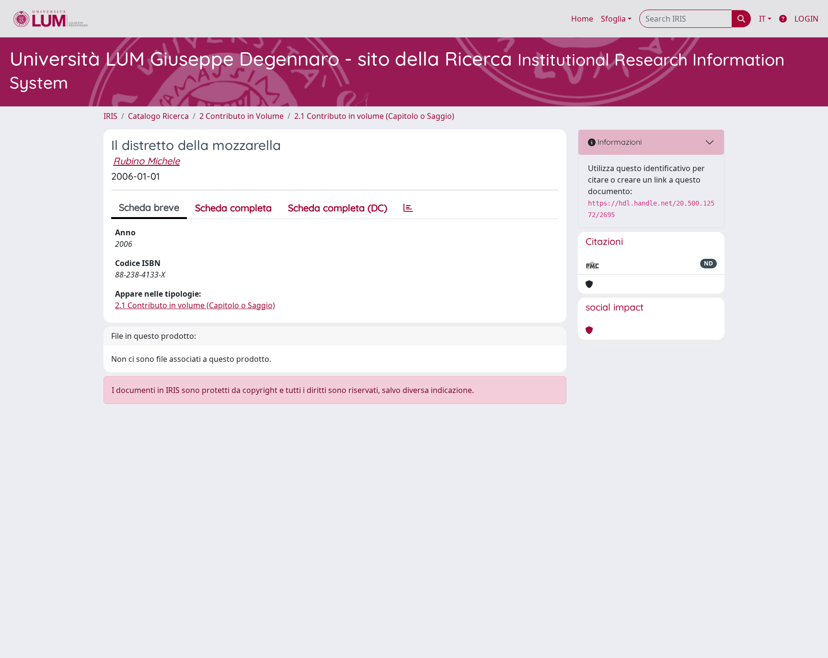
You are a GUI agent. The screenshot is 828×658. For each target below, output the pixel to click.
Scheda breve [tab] (149, 207)
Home (582, 18)
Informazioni (619, 142)
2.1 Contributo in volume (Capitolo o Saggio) (374, 116)
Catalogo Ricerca (158, 116)
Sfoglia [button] (613, 18)
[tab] (408, 208)
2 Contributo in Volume (241, 116)
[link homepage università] (50, 18)
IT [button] (762, 18)
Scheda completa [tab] (233, 208)
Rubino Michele (146, 161)
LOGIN (806, 18)
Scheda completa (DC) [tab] (337, 208)
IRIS (110, 116)
